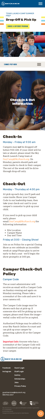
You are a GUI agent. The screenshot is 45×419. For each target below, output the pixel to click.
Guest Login (19, 368)
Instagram (7, 371)
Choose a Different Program (18, 26)
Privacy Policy (20, 386)
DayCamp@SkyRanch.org (16, 159)
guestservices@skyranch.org (14, 392)
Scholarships (19, 379)
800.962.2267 (8, 395)
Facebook (7, 368)
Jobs (16, 382)
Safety (17, 375)
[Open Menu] (40, 3)
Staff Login (19, 371)
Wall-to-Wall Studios (23, 413)
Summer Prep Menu (10, 64)
